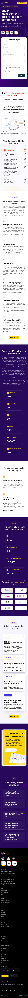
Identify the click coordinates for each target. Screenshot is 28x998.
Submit (21, 75)
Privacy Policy (4, 984)
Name (4, 44)
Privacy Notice (7, 71)
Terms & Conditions (12, 984)
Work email (5, 51)
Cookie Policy (20, 984)
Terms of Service (4, 985)
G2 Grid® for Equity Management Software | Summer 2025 (13, 133)
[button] (14, 975)
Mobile (4, 58)
